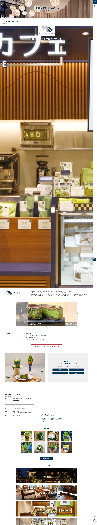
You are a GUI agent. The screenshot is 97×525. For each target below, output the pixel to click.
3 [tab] (47, 326)
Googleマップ (16, 400)
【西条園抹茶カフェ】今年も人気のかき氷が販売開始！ (35, 339)
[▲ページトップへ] (90, 522)
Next (77, 313)
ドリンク (76, 369)
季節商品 (60, 369)
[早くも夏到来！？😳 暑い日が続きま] (53, 447)
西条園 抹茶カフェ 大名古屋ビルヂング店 (11, 18)
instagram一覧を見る (46, 458)
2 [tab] (46, 326)
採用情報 (95, 6)
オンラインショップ (95, 516)
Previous (15, 313)
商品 (76, 373)
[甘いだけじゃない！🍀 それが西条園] (53, 436)
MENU (95, 2)
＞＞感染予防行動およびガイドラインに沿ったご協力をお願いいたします (46, 346)
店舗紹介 (4, 18)
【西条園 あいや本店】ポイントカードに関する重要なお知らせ (37, 335)
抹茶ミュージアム (95, 520)
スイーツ (60, 373)
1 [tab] (44, 326)
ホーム (1, 18)
